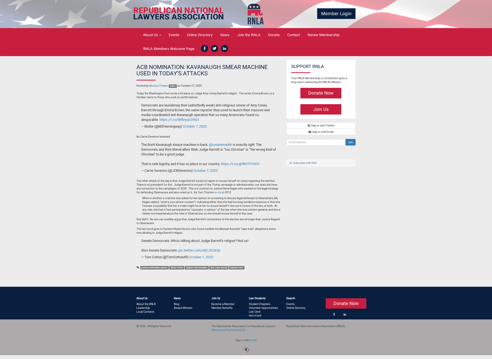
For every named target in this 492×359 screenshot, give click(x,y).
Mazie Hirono (177, 267)
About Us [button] (151, 35)
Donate (274, 35)
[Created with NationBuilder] (246, 349)
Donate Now (320, 93)
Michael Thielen (158, 85)
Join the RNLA (248, 35)
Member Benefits (222, 307)
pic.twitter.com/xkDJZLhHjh (199, 250)
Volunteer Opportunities (263, 307)
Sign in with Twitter (322, 125)
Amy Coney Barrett (218, 267)
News (224, 35)
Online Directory (200, 35)
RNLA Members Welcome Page (168, 49)
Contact (293, 35)
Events (174, 35)
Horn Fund (255, 315)
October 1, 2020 (201, 257)
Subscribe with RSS (305, 163)
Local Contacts (145, 311)
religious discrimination (196, 267)
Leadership (143, 307)
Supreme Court (236, 267)
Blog (176, 304)
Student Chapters (259, 304)
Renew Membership (324, 35)
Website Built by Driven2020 (228, 330)
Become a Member (223, 304)
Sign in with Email (322, 131)
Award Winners (183, 307)
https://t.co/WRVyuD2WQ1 (179, 120)
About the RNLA (146, 304)
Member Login (336, 13)
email (253, 340)
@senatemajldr (220, 145)
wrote (218, 192)
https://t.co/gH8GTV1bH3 (240, 164)
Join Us (321, 109)
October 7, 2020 (195, 126)
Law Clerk (255, 311)
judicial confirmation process (154, 267)
